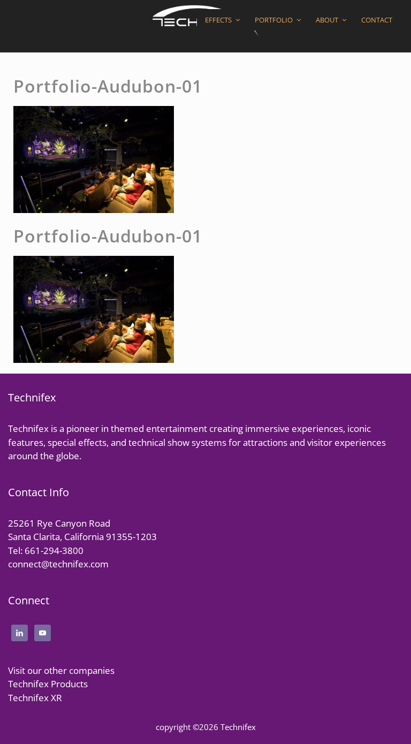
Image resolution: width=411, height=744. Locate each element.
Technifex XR (35, 698)
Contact (376, 20)
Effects (218, 20)
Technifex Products (48, 684)
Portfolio (274, 20)
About (327, 20)
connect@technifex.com (58, 564)
